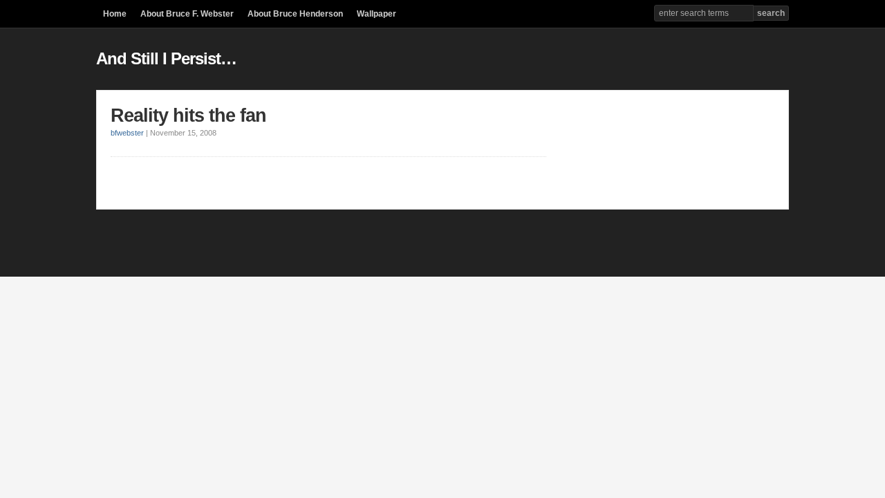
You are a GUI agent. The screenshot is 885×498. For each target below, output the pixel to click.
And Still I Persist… (166, 58)
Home (115, 14)
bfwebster (127, 133)
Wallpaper (376, 14)
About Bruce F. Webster (187, 14)
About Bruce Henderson (295, 14)
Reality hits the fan (188, 115)
